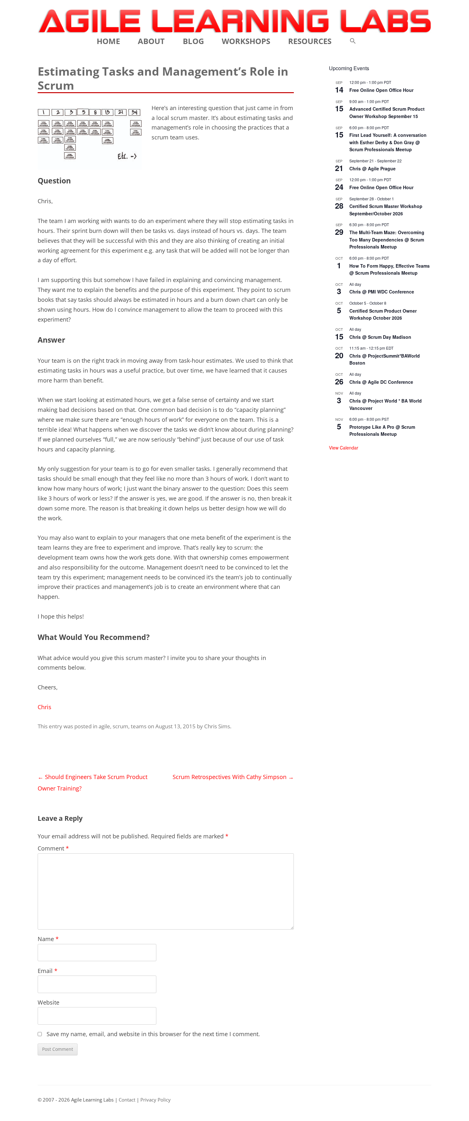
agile (104, 726)
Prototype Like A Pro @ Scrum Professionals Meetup (382, 430)
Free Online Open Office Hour (381, 90)
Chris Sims (217, 726)
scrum (120, 726)
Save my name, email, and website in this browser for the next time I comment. (153, 1034)
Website (48, 1002)
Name (48, 939)
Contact (127, 1099)
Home (108, 41)
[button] (353, 41)
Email (47, 971)
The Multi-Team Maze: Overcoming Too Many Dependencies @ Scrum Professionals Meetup (386, 239)
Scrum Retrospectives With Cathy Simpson (233, 777)
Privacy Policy (155, 1099)
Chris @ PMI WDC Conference (381, 291)
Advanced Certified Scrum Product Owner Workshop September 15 (387, 112)
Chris (44, 707)
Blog (193, 41)
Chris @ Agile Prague (372, 168)
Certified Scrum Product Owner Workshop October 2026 (383, 314)
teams (138, 726)
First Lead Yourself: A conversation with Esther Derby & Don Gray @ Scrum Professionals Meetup (388, 142)
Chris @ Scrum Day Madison (380, 337)
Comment (53, 848)
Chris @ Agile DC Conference (381, 382)
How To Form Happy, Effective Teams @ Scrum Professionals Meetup (389, 269)
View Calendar (343, 447)
